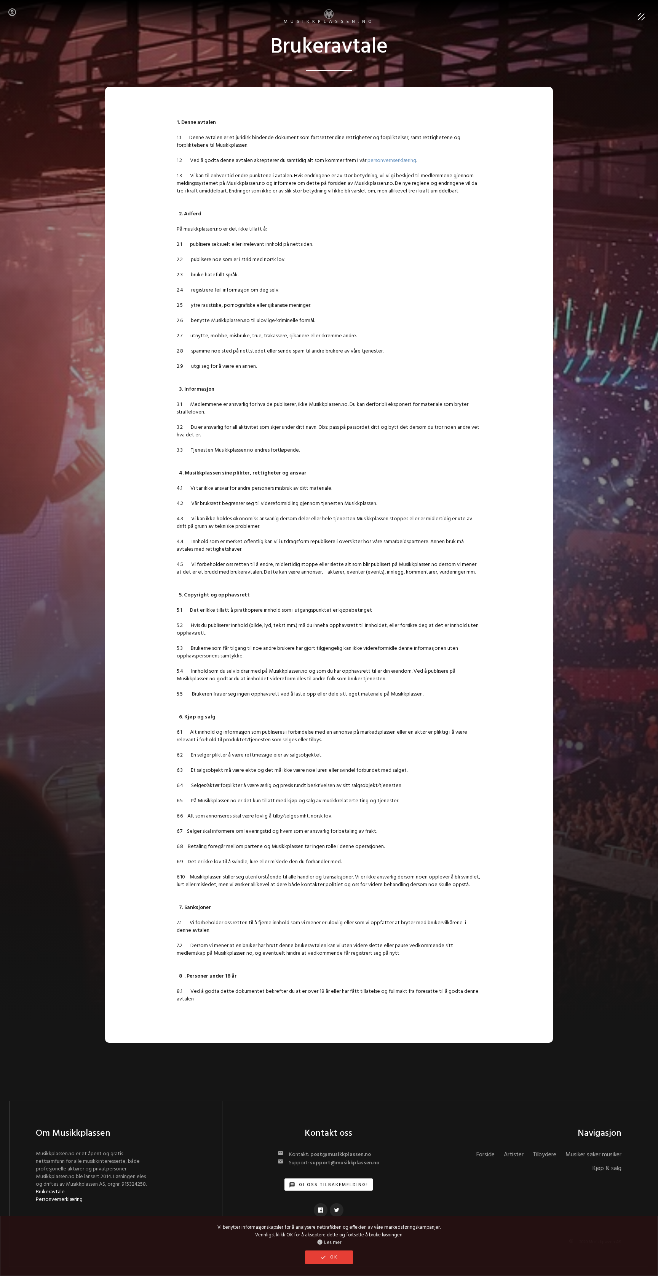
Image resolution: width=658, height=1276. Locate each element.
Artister (514, 1154)
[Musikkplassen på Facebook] (320, 1210)
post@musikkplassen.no (340, 1154)
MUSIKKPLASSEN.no (329, 22)
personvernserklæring (391, 160)
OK (329, 1257)
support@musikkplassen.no (344, 1163)
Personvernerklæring (59, 1199)
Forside (485, 1154)
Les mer (329, 1243)
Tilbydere (544, 1154)
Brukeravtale (50, 1192)
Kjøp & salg (607, 1168)
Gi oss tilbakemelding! (328, 1185)
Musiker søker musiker (593, 1154)
